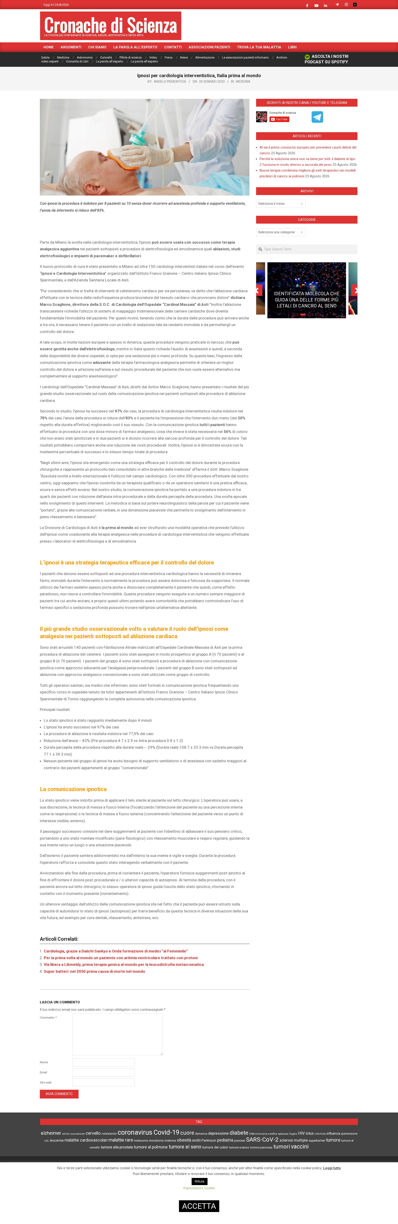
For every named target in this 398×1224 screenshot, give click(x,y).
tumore (333, 1140)
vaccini (300, 1146)
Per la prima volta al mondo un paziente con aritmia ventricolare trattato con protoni (121, 957)
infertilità (320, 1133)
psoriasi (239, 1140)
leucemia (57, 1140)
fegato (293, 1133)
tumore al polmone (151, 1147)
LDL (46, 1140)
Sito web (46, 1082)
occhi (196, 1140)
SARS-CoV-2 (262, 1139)
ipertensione (349, 1133)
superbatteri (317, 1140)
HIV (301, 1133)
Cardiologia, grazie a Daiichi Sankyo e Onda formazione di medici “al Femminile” (116, 951)
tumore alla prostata (117, 1147)
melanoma (141, 1140)
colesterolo (109, 1133)
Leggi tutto (332, 1168)
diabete (239, 1132)
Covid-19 (166, 1132)
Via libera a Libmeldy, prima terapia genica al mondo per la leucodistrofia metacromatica (124, 964)
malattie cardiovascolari (86, 1140)
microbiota (156, 1140)
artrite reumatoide (73, 1133)
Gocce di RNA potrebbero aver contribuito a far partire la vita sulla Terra (306, 296)
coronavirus (135, 1132)
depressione (218, 1133)
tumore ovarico (239, 1147)
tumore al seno (185, 1147)
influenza (333, 1133)
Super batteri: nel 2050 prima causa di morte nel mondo (94, 971)
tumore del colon (215, 1147)
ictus (310, 1133)
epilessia (283, 1133)
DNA (252, 1133)
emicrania (261, 1133)
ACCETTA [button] (199, 1206)
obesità (184, 1140)
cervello (93, 1133)
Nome (44, 1062)
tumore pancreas (261, 1147)
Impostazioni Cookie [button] (199, 1188)
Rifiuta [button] (199, 1181)
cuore (187, 1133)
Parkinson (209, 1140)
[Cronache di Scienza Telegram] (317, 121)
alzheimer (51, 1133)
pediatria (225, 1140)
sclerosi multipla (294, 1140)
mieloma (170, 1140)
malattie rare (120, 1140)
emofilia (272, 1133)
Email (43, 1072)
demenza (201, 1133)
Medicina (243, 81)
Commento (48, 1017)
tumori (281, 1146)
